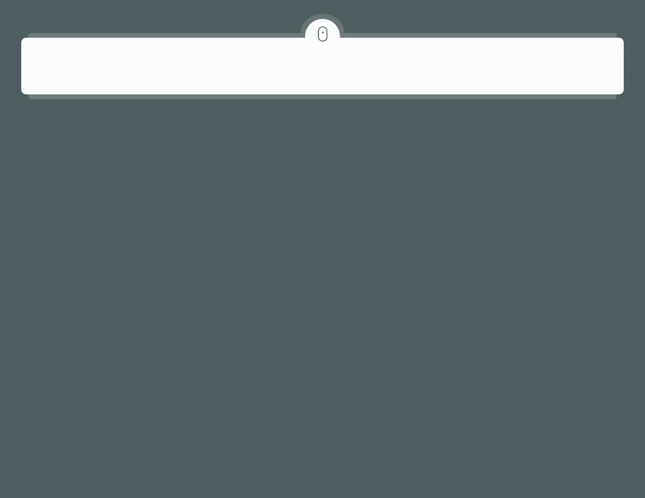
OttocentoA (247, 425)
